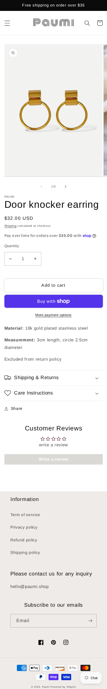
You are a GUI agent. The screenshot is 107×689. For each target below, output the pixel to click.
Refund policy (23, 540)
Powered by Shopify (63, 687)
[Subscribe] (90, 621)
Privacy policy (23, 527)
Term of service (25, 514)
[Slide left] (41, 186)
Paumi (46, 687)
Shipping (10, 225)
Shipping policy (25, 552)
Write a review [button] (53, 459)
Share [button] (17, 408)
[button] (7, 23)
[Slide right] (65, 186)
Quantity (11, 246)
